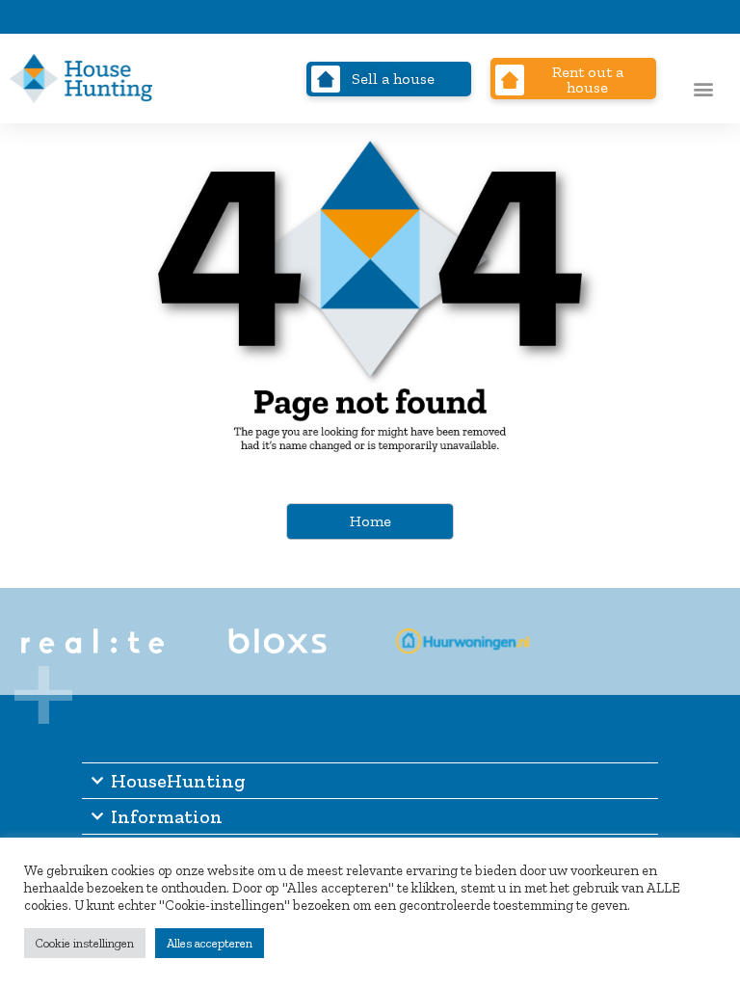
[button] (703, 88)
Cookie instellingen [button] (85, 943)
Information (167, 816)
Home (370, 521)
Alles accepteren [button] (209, 943)
